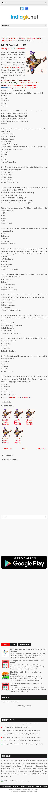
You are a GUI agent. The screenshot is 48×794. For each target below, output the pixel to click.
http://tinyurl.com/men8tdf (29, 83)
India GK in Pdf (13, 38)
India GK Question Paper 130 (13, 45)
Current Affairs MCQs (13, 763)
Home (4, 38)
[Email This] (3, 402)
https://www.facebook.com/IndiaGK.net (24, 88)
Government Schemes (14, 766)
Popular (5, 645)
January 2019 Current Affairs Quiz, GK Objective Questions (23, 744)
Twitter (19, 397)
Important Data (41, 766)
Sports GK (41, 773)
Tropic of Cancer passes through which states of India (21, 724)
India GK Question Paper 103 (17, 422)
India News (8, 771)
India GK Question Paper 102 (5, 422)
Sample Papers (7, 40)
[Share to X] (8, 402)
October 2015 (23, 771)
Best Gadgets (33, 791)
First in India (30, 764)
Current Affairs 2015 (38, 761)
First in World (38, 764)
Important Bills (30, 766)
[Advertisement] (24, 32)
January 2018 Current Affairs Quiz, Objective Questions (21, 734)
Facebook (11, 397)
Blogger (28, 706)
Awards (10, 761)
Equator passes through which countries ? (17, 727)
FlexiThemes (18, 789)
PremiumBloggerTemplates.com (20, 791)
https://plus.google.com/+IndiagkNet (23, 85)
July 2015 (16, 771)
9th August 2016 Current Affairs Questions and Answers (21, 730)
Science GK (19, 774)
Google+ (27, 397)
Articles (3, 761)
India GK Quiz (36, 38)
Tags (13, 645)
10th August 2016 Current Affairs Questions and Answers (22, 737)
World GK (6, 776)
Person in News (40, 771)
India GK (6, 768)
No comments (20, 49)
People (30, 771)
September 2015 (29, 774)
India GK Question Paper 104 (5, 441)
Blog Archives (24, 645)
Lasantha (36, 789)
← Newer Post (7, 448)
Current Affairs (22, 760)
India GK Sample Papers (12, 67)
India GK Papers (25, 38)
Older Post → (41, 448)
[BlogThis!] (5, 402)
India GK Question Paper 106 (29, 422)
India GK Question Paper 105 (17, 441)
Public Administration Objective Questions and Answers (21, 740)
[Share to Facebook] (10, 402)
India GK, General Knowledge (23, 786)
